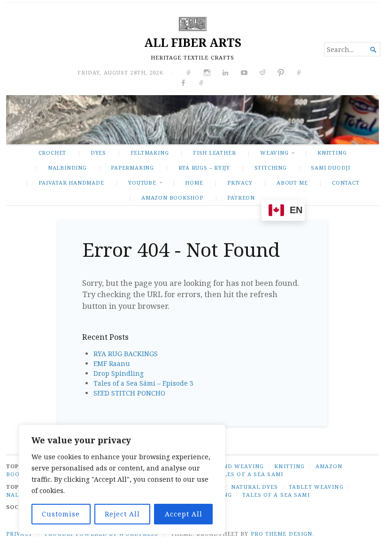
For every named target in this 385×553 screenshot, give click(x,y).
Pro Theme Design (282, 533)
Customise (61, 513)
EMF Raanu (111, 363)
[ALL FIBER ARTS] (192, 119)
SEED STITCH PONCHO (129, 393)
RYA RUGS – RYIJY (204, 167)
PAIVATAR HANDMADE (71, 182)
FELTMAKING (150, 152)
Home (194, 182)
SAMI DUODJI (330, 167)
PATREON (241, 197)
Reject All (122, 513)
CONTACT (346, 182)
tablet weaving (316, 486)
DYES (98, 152)
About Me (292, 182)
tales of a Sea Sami (275, 494)
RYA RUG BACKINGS (125, 353)
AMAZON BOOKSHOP (172, 197)
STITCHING (270, 167)
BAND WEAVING (239, 466)
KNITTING (331, 152)
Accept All (183, 513)
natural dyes (254, 486)
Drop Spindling (118, 373)
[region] (122, 479)
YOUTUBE (142, 182)
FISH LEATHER (214, 152)
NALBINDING (67, 167)
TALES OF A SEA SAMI (249, 474)
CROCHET (52, 152)
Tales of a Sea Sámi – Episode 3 (143, 383)
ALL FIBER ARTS (192, 42)
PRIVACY (240, 182)
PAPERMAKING (132, 167)
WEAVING (274, 152)
